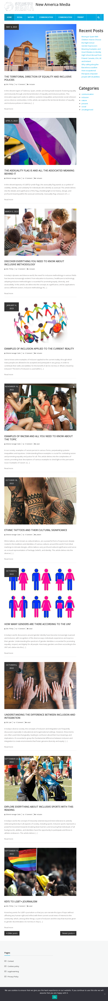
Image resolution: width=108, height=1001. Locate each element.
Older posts (13, 933)
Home (9, 17)
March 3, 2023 (11, 211)
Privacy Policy (13, 976)
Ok (54, 997)
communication (46, 17)
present (80, 17)
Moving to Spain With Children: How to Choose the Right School (91, 39)
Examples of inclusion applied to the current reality (39, 348)
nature (31, 17)
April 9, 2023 (12, 120)
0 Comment (21, 84)
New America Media (53, 4)
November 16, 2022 (11, 388)
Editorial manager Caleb (13, 178)
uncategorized (87, 109)
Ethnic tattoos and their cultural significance (35, 530)
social (19, 17)
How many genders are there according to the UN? (37, 624)
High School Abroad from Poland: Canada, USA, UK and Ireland (91, 58)
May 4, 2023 (11, 27)
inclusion (32, 84)
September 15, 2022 (12, 852)
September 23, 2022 (12, 760)
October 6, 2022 (11, 572)
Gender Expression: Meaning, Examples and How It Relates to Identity (91, 49)
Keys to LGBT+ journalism (20, 901)
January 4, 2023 (12, 307)
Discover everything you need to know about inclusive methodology (34, 263)
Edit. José (8, 722)
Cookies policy (13, 966)
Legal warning (13, 971)
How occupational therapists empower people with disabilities (91, 73)
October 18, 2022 (12, 482)
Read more (8, 109)
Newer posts (67, 933)
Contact (11, 961)
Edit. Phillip (9, 84)
